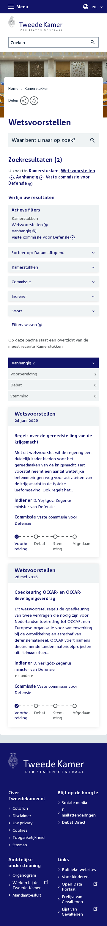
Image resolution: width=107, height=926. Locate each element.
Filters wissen (24, 324)
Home (13, 88)
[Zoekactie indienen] (93, 42)
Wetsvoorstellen (27, 225)
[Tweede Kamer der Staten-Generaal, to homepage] (35, 23)
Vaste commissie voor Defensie (41, 237)
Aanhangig (27, 176)
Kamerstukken (36, 88)
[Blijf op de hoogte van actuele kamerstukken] (34, 100)
